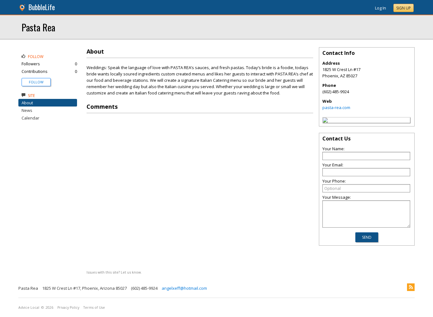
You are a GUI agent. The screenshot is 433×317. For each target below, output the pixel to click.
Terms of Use (94, 307)
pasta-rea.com (336, 107)
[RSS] (411, 287)
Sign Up (403, 8)
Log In (380, 8)
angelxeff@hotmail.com (184, 288)
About (27, 103)
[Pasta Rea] (325, 121)
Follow (36, 82)
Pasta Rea (38, 27)
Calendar (30, 118)
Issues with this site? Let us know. (114, 272)
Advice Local (28, 307)
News (27, 110)
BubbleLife (42, 7)
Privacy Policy (68, 307)
